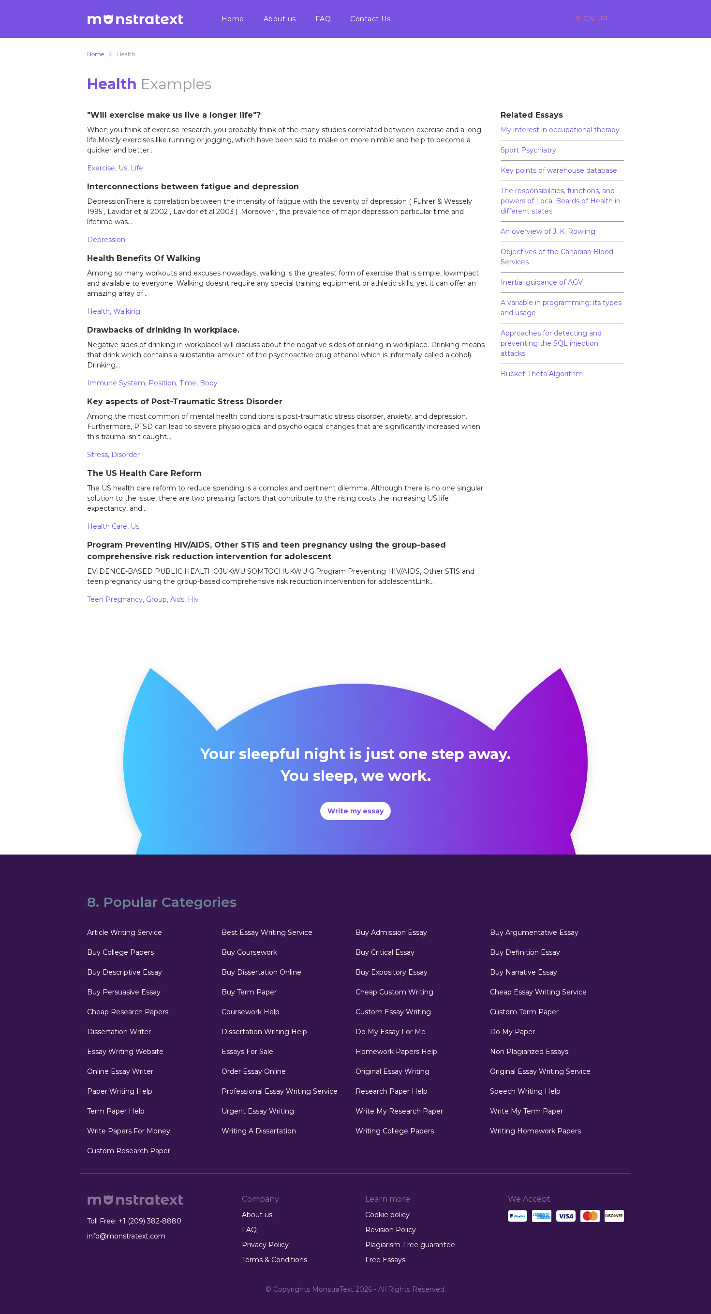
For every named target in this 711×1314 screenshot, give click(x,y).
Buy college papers (120, 952)
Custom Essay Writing (393, 1012)
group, (158, 599)
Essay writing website (125, 1051)
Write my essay (355, 811)
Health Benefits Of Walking (144, 258)
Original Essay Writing (393, 1071)
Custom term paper (524, 1012)
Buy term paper (249, 992)
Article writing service (124, 932)
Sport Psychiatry (528, 150)
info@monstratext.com (126, 1236)
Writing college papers (395, 1131)
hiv (193, 599)
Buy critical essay (385, 952)
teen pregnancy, (116, 599)
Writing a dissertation (259, 1131)
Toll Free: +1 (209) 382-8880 (134, 1221)
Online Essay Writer (120, 1071)
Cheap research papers (127, 1012)
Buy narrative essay (523, 972)
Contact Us (370, 19)
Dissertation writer (119, 1031)
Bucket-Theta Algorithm (542, 373)
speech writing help (525, 1091)
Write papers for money (128, 1131)
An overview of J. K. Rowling (548, 231)
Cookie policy (387, 1214)
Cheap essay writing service (538, 992)
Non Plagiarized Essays (529, 1051)
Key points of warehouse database (559, 170)
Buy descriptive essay (124, 972)
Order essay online (254, 1071)
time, (189, 383)
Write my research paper (399, 1111)
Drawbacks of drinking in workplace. (163, 330)
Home (233, 19)
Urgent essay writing (258, 1111)
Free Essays (385, 1259)
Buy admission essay (391, 932)
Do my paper (512, 1031)
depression (106, 239)
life (137, 168)
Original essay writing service (540, 1071)
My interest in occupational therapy (560, 129)
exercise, (102, 168)
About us (280, 19)
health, (100, 311)
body (209, 383)
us (135, 526)
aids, (179, 599)
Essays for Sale (247, 1051)
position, (163, 383)
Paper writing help (119, 1091)
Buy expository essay (392, 972)
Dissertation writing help (264, 1031)
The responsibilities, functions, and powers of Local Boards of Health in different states (561, 200)
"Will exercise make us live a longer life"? (174, 115)
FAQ (323, 19)
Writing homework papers (535, 1131)
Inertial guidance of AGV (542, 282)
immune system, (117, 383)
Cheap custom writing (394, 992)
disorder (125, 454)
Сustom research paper (128, 1150)
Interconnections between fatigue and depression (193, 186)
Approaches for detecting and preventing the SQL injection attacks (551, 343)
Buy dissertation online (261, 972)
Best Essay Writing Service (267, 932)
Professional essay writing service (280, 1091)
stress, (99, 454)
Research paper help (392, 1091)
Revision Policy (390, 1229)
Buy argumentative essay (534, 932)
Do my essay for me (391, 1031)
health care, (109, 526)
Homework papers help (396, 1051)
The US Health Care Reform (144, 473)
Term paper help (116, 1111)
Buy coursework (249, 952)
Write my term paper (526, 1111)
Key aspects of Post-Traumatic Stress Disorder (184, 401)
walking (126, 311)
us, (124, 168)
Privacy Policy (265, 1244)
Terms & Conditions (274, 1259)
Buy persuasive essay (124, 992)
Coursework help (251, 1012)
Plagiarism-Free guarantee (410, 1244)
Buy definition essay (525, 952)
